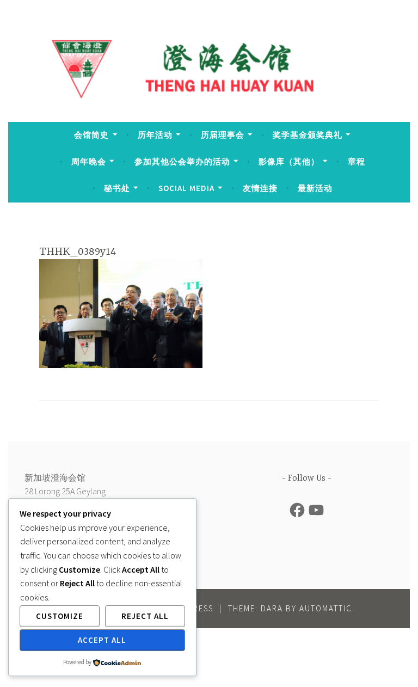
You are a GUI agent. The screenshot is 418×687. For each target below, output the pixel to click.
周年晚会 (88, 161)
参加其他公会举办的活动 (182, 161)
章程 (356, 161)
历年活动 (155, 135)
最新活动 (315, 188)
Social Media (186, 188)
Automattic (325, 608)
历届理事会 (222, 135)
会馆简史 (91, 135)
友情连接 (260, 188)
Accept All (102, 640)
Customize (59, 616)
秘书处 (117, 188)
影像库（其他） (289, 161)
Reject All (145, 616)
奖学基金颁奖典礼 (307, 135)
